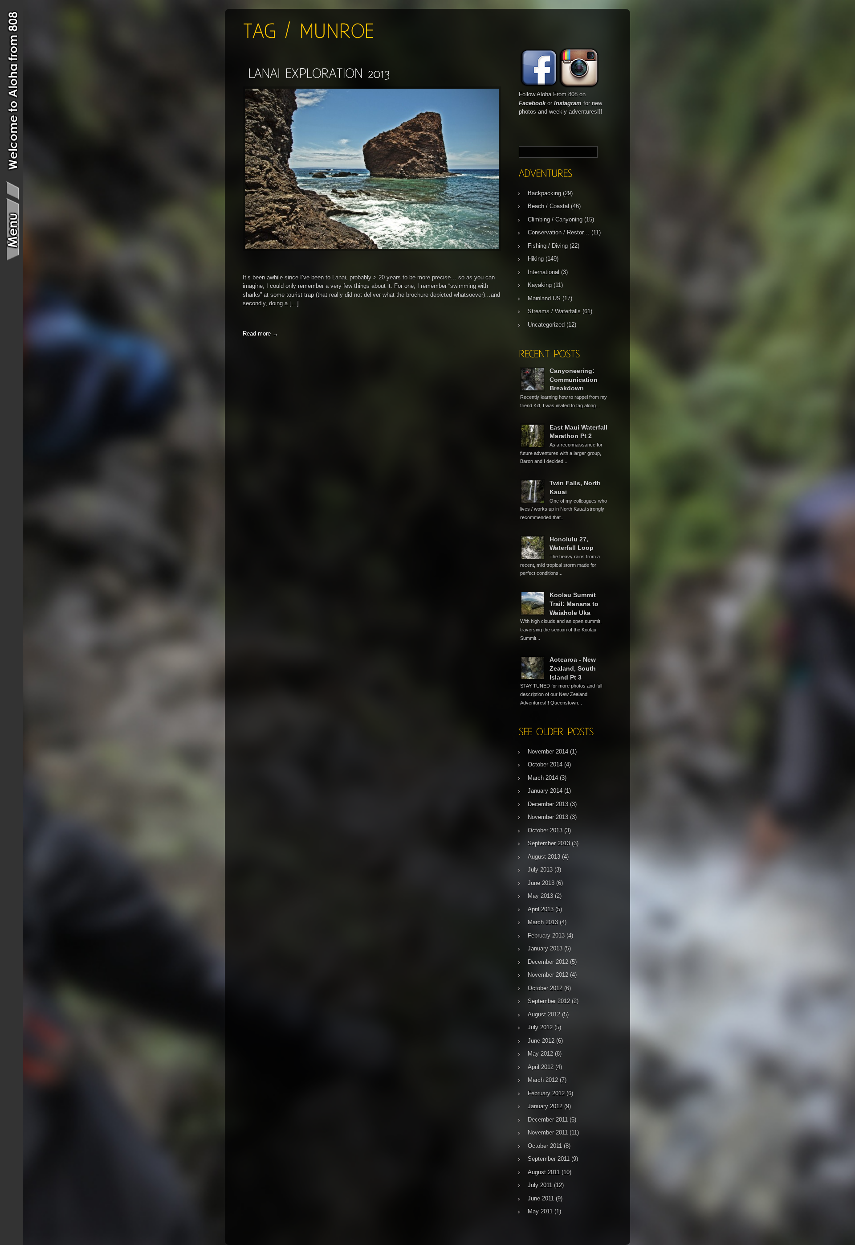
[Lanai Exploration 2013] (319, 73)
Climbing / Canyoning (555, 219)
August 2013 (544, 856)
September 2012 (549, 1001)
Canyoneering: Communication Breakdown (574, 379)
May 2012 (540, 1053)
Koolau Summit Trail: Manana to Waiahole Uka (574, 603)
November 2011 (548, 1132)
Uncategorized (546, 324)
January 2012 (545, 1106)
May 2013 (540, 896)
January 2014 (545, 790)
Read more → (260, 333)
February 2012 (546, 1093)
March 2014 (543, 777)
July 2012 (540, 1027)
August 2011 (544, 1172)
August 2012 (544, 1014)
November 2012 (548, 974)
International (543, 272)
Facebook (532, 103)
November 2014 (548, 751)
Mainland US (544, 298)
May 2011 (540, 1211)
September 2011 (549, 1158)
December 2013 (548, 804)
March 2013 (543, 922)
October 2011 (545, 1146)
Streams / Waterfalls (554, 311)
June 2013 (541, 883)
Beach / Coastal (548, 206)
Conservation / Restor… (559, 232)
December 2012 (548, 961)
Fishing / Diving (548, 245)
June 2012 (541, 1040)
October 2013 (545, 830)
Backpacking (544, 193)
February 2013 (546, 935)
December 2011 (548, 1119)
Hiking (536, 258)
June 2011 (541, 1198)
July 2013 (540, 869)
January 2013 (545, 948)
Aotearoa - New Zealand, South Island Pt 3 (573, 668)
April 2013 (541, 909)
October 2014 (545, 764)
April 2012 (541, 1067)
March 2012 (543, 1080)
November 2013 (548, 817)
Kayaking (540, 285)
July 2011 (540, 1185)
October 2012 (545, 988)
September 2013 (549, 843)
